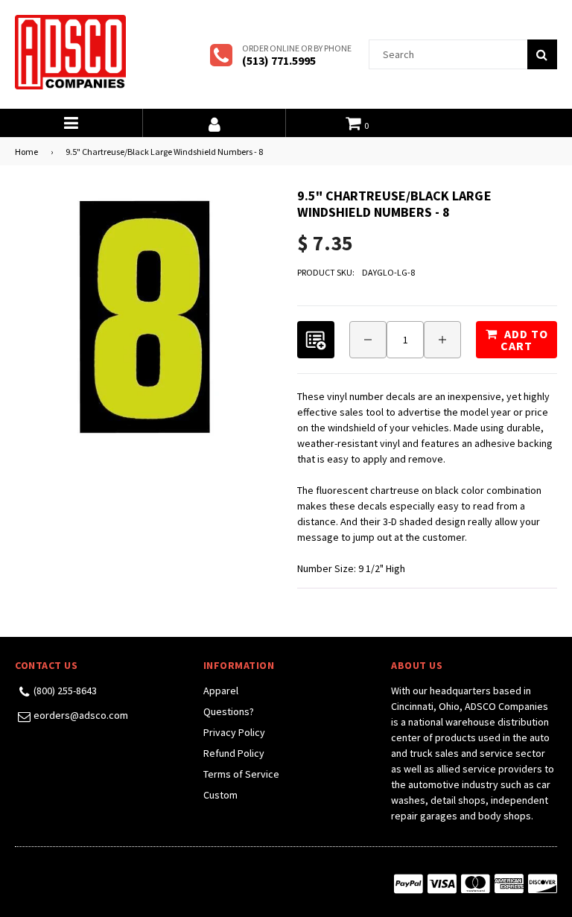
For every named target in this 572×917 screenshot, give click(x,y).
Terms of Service (241, 774)
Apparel (220, 690)
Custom (220, 795)
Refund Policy (233, 753)
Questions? (228, 711)
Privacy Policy (234, 732)
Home (26, 151)
